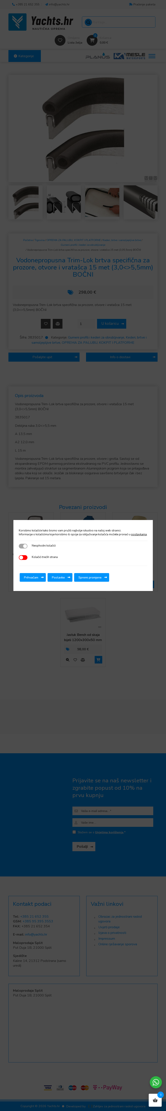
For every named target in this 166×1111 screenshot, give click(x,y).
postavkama (139, 534)
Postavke (58, 577)
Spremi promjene (90, 577)
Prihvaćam (31, 577)
